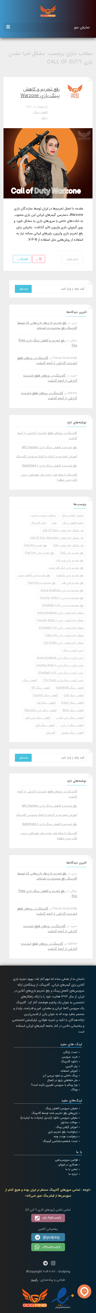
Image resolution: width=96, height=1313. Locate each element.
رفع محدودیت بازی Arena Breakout (62, 590)
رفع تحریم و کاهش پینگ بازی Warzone (40, 92)
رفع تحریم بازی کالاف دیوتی (33, 575)
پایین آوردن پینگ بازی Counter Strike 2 (60, 665)
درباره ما (73, 1174)
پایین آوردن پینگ (73, 650)
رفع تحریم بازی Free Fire (39, 553)
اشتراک (23, 259)
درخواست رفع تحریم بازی (63, 1132)
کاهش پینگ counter (45, 695)
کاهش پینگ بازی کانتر (37, 718)
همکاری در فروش (68, 1164)
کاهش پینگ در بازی (72, 725)
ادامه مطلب (72, 259)
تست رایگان (70, 1052)
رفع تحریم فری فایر (73, 583)
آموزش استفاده (69, 1071)
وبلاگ (74, 1089)
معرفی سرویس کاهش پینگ (61, 1108)
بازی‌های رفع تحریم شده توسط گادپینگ (55, 1113)
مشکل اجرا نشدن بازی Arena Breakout (60, 613)
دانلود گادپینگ (69, 1061)
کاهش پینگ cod (74, 695)
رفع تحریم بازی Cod (72, 553)
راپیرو (34, 1279)
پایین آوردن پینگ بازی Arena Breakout (60, 658)
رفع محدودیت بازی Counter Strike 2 (62, 598)
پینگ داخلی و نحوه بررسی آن (60, 1075)
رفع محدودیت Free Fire (42, 583)
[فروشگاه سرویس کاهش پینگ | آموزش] (48, 10)
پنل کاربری (72, 1066)
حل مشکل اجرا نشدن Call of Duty (63, 530)
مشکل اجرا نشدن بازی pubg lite (64, 635)
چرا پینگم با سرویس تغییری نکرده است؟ (54, 1085)
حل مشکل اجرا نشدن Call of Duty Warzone (57, 538)
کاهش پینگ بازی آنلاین (70, 718)
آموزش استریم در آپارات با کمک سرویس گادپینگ (46, 456)
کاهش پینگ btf (40, 688)
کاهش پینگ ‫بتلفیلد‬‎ (72, 733)
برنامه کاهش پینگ (73, 523)
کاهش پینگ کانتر (45, 725)
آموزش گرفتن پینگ (73, 515)
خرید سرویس (70, 1057)
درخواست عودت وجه (66, 1136)
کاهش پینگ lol (46, 703)
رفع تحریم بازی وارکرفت (70, 575)
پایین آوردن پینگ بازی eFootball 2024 (61, 673)
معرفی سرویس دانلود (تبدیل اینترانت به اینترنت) (49, 1117)
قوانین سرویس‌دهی (66, 1160)
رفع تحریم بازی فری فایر (70, 560)
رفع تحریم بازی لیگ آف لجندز (66, 568)
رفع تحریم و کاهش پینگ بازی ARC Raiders (49, 447)
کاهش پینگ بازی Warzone (40, 710)
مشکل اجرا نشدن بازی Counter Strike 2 (60, 620)
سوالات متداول (69, 1122)
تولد (54, 523)
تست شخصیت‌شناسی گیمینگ (60, 1141)
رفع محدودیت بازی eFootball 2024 (63, 605)
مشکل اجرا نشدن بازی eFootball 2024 (61, 628)
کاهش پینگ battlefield (70, 688)
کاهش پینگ (41, 112)
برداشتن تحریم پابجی (43, 515)
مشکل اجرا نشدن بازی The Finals (63, 643)
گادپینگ (50, 733)
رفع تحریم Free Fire (35, 545)
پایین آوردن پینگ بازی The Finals (63, 680)
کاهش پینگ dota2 (72, 703)
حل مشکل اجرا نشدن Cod (68, 545)
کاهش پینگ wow (73, 710)
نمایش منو (82, 27)
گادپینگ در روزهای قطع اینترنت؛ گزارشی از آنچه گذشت (47, 360)
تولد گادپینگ (38, 523)
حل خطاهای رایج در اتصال (62, 1080)
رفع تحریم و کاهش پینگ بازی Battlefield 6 (49, 465)
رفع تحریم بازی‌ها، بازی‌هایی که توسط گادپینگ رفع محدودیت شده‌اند (47, 325)
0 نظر (45, 118)
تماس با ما (71, 1169)
